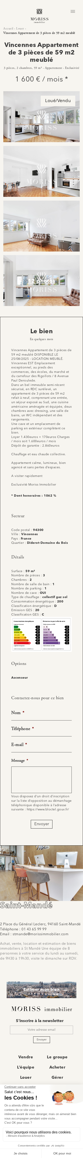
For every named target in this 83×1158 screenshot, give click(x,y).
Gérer (57, 1078)
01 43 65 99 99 (33, 929)
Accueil (8, 29)
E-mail (19, 744)
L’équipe (25, 1067)
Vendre (25, 1057)
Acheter (57, 1067)
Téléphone (22, 729)
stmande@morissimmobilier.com (40, 934)
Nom (17, 713)
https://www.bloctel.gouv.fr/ (48, 809)
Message (19, 760)
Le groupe (57, 1057)
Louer (20, 29)
